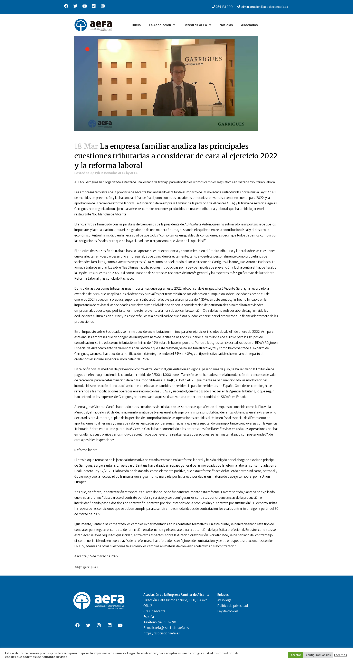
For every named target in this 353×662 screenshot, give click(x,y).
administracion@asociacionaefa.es (264, 7)
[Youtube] (84, 6)
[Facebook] (66, 6)
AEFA (133, 173)
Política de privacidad (232, 606)
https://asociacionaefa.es (161, 633)
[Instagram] (103, 6)
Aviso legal (224, 600)
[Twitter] (75, 6)
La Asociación (160, 25)
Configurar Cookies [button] (318, 655)
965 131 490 (224, 7)
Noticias (226, 25)
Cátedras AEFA (195, 25)
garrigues (90, 567)
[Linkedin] (94, 6)
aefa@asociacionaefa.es (171, 628)
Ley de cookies (227, 611)
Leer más (340, 655)
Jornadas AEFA (114, 173)
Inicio (136, 25)
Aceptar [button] (296, 655)
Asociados (249, 25)
